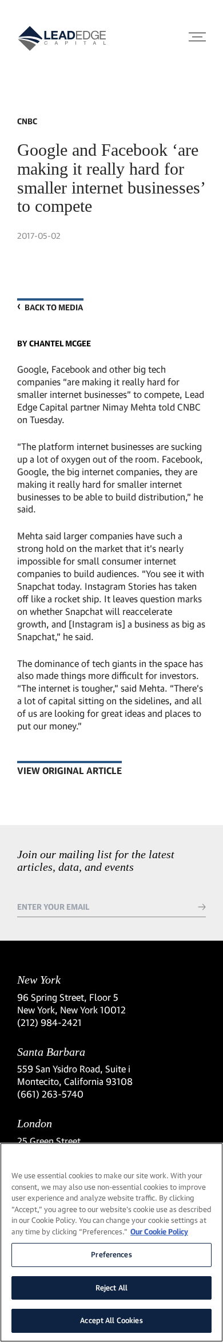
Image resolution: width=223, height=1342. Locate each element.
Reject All (111, 1287)
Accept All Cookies (111, 1320)
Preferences (111, 1254)
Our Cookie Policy (159, 1231)
